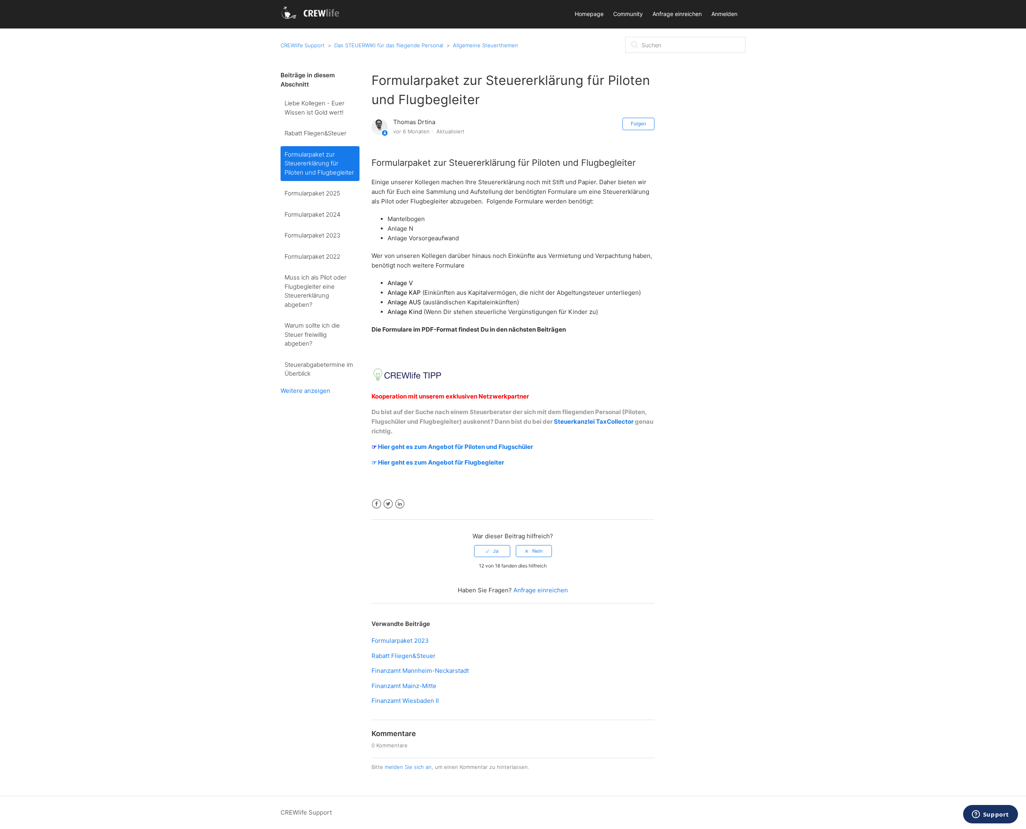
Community (628, 13)
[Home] (312, 18)
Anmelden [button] (724, 13)
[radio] (492, 551)
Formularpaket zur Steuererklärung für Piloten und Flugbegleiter (319, 163)
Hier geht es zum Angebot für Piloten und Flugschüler (455, 447)
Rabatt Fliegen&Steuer (315, 133)
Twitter (388, 504)
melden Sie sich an (408, 767)
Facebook (377, 504)
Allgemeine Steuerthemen (485, 45)
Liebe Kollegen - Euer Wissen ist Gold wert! (314, 107)
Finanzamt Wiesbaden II (405, 700)
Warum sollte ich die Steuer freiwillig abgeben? (312, 334)
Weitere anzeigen (305, 390)
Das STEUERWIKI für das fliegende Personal (388, 45)
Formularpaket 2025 (312, 193)
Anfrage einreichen (677, 13)
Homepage (589, 13)
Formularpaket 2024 (312, 214)
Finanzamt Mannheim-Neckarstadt (420, 670)
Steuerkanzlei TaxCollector (594, 421)
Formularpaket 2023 (312, 235)
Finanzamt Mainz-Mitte (404, 686)
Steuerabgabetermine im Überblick (319, 369)
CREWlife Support (303, 45)
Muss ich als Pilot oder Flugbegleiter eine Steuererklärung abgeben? (315, 291)
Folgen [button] (638, 124)
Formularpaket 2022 (312, 256)
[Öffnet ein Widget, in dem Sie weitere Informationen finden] (990, 815)
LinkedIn (400, 504)
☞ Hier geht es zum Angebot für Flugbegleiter (438, 462)
